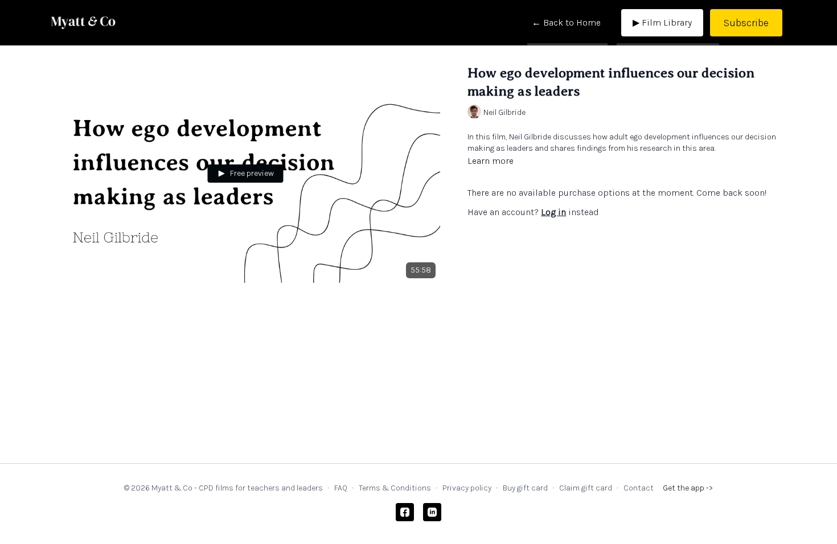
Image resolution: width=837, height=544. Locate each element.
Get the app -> (688, 488)
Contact (638, 488)
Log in (553, 212)
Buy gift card (525, 488)
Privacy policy (466, 488)
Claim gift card (585, 488)
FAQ (340, 488)
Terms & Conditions (395, 488)
